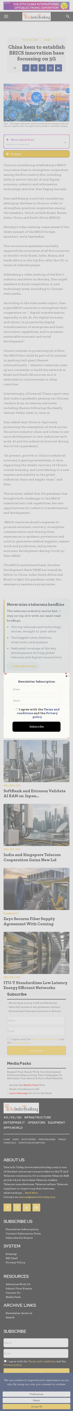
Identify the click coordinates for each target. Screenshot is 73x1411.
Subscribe (36, 726)
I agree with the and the (38, 713)
